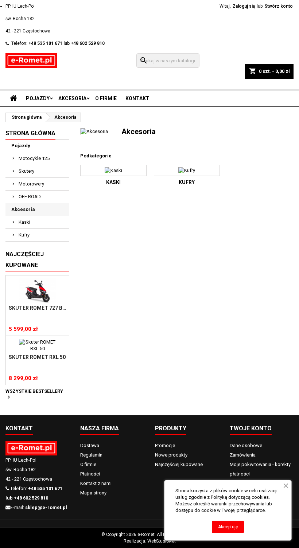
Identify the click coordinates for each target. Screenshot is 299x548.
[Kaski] (113, 170)
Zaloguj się (244, 6)
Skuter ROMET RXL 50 (37, 357)
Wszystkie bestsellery (34, 394)
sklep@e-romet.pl (46, 507)
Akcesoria (72, 98)
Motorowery (31, 184)
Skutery (26, 171)
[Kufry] (187, 170)
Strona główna (30, 133)
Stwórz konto (278, 6)
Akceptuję (228, 526)
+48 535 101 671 (45, 43)
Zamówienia (243, 455)
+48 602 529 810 (88, 43)
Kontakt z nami (96, 483)
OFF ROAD (30, 196)
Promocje (165, 445)
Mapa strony (93, 493)
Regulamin (91, 455)
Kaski (24, 222)
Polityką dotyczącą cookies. (240, 497)
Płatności (90, 474)
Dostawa (89, 445)
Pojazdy (38, 98)
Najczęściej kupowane (179, 464)
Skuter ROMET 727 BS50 (37, 308)
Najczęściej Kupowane (24, 260)
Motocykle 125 (34, 158)
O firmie (106, 98)
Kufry (24, 235)
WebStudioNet (161, 541)
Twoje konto (251, 428)
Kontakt (137, 98)
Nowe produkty (171, 455)
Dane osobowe (246, 445)
